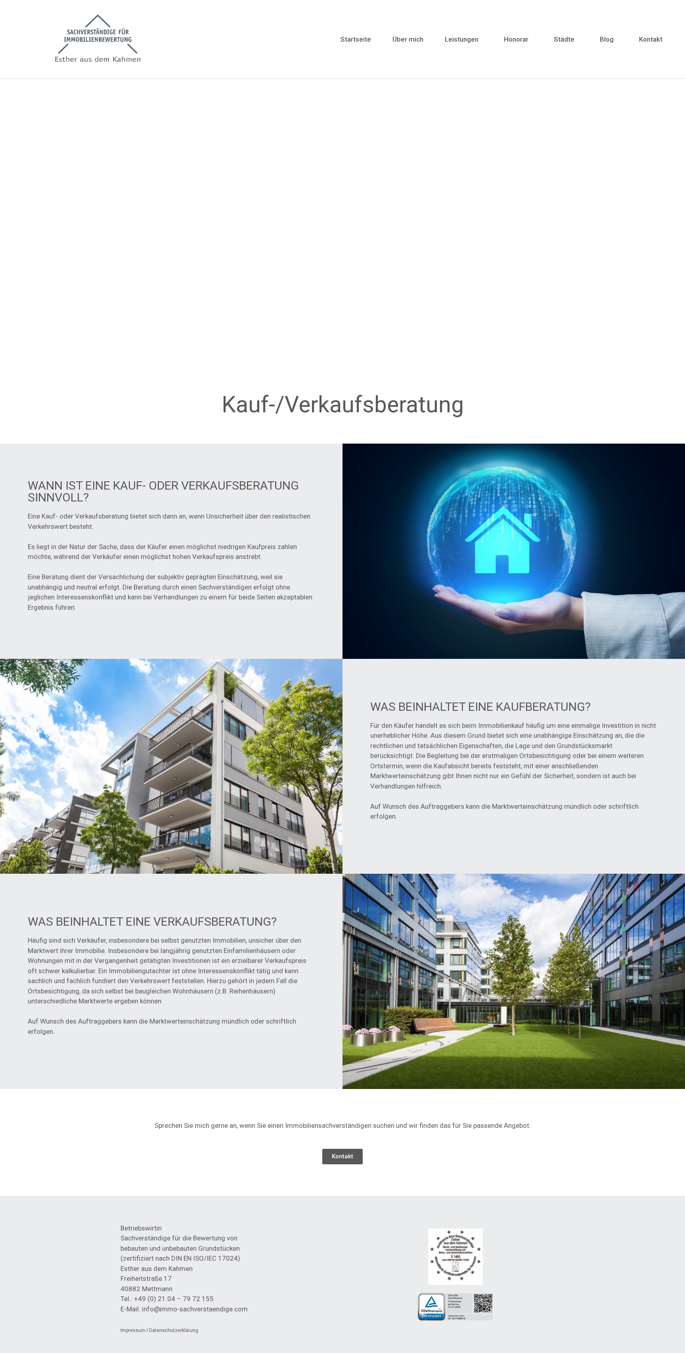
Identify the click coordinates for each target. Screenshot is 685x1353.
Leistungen (461, 39)
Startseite (356, 39)
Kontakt (650, 39)
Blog (607, 39)
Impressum (133, 1330)
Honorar (516, 39)
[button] (342, 1156)
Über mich (407, 39)
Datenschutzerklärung (173, 1330)
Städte (564, 39)
